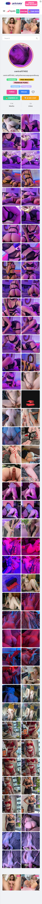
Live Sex (23, 11)
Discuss (24, 92)
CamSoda (12, 79)
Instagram (26, 86)
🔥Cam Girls (34, 11)
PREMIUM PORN (21, 82)
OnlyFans (15, 86)
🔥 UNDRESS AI (12, 98)
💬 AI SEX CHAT (30, 98)
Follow (11, 92)
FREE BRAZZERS (26, 79)
